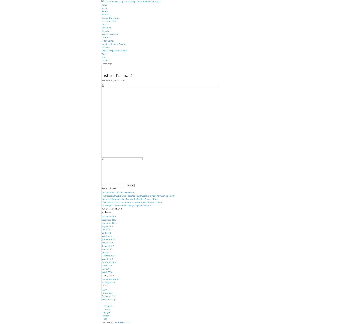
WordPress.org (108, 299)
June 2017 (106, 252)
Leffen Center (107, 41)
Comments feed (108, 296)
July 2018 (105, 229)
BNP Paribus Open (109, 34)
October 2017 (107, 246)
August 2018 (107, 226)
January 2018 (107, 242)
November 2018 (108, 220)
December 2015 (108, 262)
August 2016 (107, 259)
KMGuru (108, 80)
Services (105, 24)
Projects (105, 31)
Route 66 (105, 47)
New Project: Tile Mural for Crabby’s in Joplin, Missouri (126, 205)
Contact (104, 60)
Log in (104, 289)
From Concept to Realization (114, 50)
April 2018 (106, 233)
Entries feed (107, 293)
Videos (104, 54)
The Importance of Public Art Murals (118, 192)
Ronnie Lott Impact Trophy (113, 44)
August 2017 (107, 249)
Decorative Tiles (108, 21)
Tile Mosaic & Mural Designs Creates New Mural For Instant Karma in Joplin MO (138, 196)
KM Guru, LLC (124, 322)
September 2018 (109, 223)
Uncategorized (108, 282)
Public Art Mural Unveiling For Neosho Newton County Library (129, 199)
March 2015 (106, 265)
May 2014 (105, 269)
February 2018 (108, 239)
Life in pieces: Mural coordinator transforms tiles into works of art (131, 202)
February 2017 (108, 255)
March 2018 (106, 236)
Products (105, 14)
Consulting (106, 27)
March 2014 (106, 272)
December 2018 (108, 216)
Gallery (104, 11)
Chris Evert (106, 37)
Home (104, 5)
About (104, 8)
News (104, 57)
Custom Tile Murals (110, 18)
